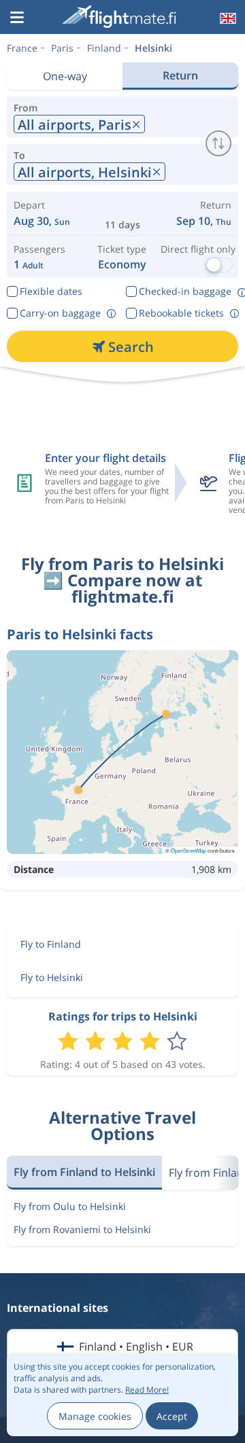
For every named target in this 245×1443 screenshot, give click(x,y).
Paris (62, 47)
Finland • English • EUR (136, 1346)
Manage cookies (95, 1416)
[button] (17, 18)
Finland (104, 47)
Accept (172, 1416)
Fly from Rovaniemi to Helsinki (82, 1229)
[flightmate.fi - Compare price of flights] (121, 16)
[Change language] (226, 18)
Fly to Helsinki (51, 977)
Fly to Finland (50, 944)
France (22, 47)
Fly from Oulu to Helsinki (70, 1206)
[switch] (218, 143)
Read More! (147, 1389)
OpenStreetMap (188, 850)
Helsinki (153, 47)
